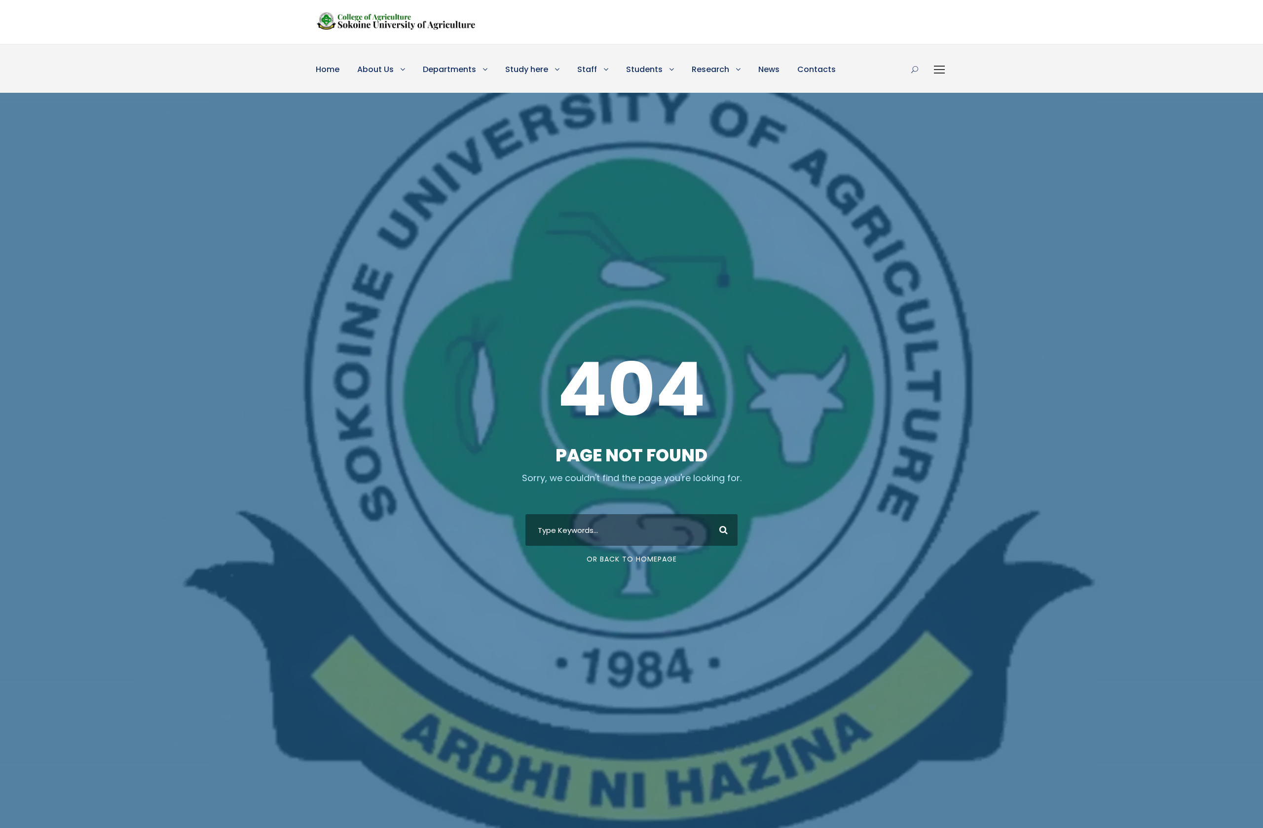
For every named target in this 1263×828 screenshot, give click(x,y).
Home (327, 69)
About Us (375, 69)
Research (710, 69)
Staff (587, 69)
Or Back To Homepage (632, 559)
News (769, 69)
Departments (449, 69)
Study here (526, 69)
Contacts (816, 69)
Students (644, 69)
